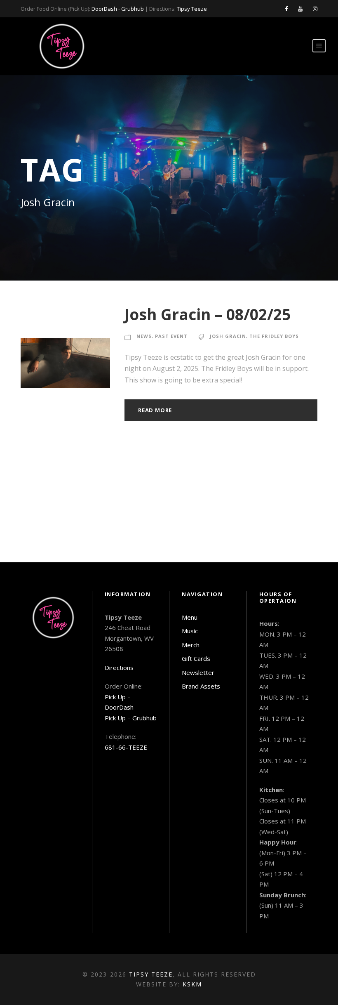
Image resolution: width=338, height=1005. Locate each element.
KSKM (192, 984)
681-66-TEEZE (126, 747)
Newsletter (198, 672)
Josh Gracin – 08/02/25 (207, 314)
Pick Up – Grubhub (131, 718)
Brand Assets (201, 686)
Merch (191, 645)
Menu (189, 617)
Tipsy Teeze (192, 8)
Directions (119, 667)
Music (190, 631)
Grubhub (132, 8)
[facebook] (286, 8)
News (144, 336)
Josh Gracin (228, 336)
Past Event (171, 336)
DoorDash (104, 8)
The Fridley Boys (274, 336)
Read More (155, 410)
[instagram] (315, 8)
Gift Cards (196, 658)
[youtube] (300, 8)
